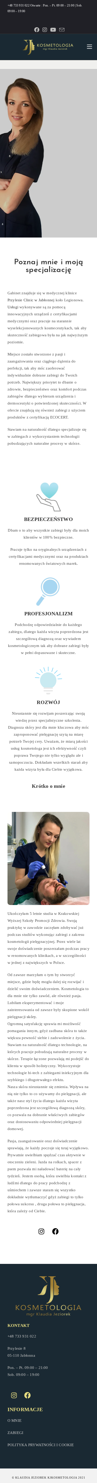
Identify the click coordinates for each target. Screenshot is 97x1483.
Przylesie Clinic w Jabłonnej (31, 300)
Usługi (13, 307)
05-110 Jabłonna (21, 1355)
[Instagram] (41, 1231)
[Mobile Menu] (89, 47)
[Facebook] (55, 1231)
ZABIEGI (15, 1433)
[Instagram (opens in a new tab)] (45, 29)
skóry (31, 1017)
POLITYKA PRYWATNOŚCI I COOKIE (41, 1445)
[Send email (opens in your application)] (61, 29)
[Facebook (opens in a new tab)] (37, 29)
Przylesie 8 (17, 1348)
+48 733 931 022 (19, 5)
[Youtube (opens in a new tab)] (53, 29)
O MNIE (14, 1420)
